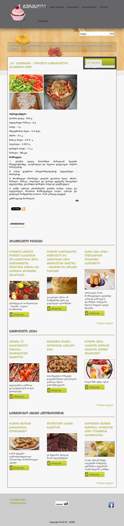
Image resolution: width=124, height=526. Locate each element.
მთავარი (42, 7)
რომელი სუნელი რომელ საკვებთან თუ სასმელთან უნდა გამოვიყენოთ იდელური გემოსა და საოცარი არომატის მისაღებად (24, 263)
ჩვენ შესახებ (57, 7)
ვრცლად (19, 314)
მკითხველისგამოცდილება (93, 68)
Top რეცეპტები (93, 62)
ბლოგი (103, 7)
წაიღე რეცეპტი (93, 74)
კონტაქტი (43, 21)
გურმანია (27, 6)
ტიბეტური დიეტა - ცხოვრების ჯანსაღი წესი (60, 345)
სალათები (32, 45)
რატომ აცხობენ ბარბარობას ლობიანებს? (20, 427)
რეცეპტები (73, 7)
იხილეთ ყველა (105, 323)
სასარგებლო (89, 7)
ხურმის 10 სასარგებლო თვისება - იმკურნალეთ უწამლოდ (18, 349)
